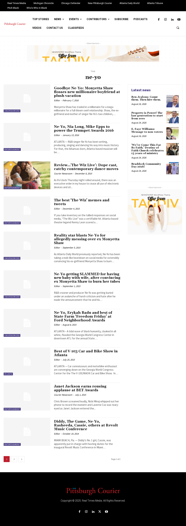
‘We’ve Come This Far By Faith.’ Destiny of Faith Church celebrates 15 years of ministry (147, 149)
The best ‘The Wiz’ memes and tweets (81, 202)
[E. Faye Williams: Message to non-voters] (172, 133)
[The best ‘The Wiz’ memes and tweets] (27, 210)
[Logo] (93, 491)
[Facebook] (158, 19)
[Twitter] (99, 511)
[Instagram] (165, 19)
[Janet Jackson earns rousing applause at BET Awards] (27, 396)
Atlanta (8, 374)
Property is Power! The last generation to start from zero (147, 115)
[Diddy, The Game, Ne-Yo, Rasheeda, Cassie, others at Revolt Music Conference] (27, 432)
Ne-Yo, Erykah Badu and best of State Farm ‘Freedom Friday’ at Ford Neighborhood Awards (83, 316)
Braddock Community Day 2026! (146, 165)
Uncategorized (12, 111)
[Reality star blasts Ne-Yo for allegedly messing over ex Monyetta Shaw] (27, 245)
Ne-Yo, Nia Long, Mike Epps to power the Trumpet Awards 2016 (84, 129)
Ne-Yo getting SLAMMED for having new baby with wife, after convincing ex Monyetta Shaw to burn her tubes (87, 278)
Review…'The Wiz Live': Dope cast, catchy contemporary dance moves (86, 167)
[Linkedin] (172, 19)
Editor (57, 100)
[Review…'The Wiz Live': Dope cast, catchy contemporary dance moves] (27, 175)
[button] (177, 27)
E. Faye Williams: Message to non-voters (147, 130)
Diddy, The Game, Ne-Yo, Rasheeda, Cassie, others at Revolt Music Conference (86, 425)
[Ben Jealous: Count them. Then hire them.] (172, 101)
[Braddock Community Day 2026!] (172, 168)
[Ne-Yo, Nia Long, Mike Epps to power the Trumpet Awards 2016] (27, 137)
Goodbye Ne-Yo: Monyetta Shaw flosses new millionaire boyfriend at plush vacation (87, 92)
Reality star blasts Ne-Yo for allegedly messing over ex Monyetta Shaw (87, 239)
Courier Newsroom (63, 173)
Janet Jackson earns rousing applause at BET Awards (80, 388)
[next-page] (22, 459)
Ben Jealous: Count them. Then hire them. (146, 98)
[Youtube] (179, 19)
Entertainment (12, 149)
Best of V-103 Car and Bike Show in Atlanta (86, 353)
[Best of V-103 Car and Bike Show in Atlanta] (27, 361)
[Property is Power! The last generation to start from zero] (172, 117)
